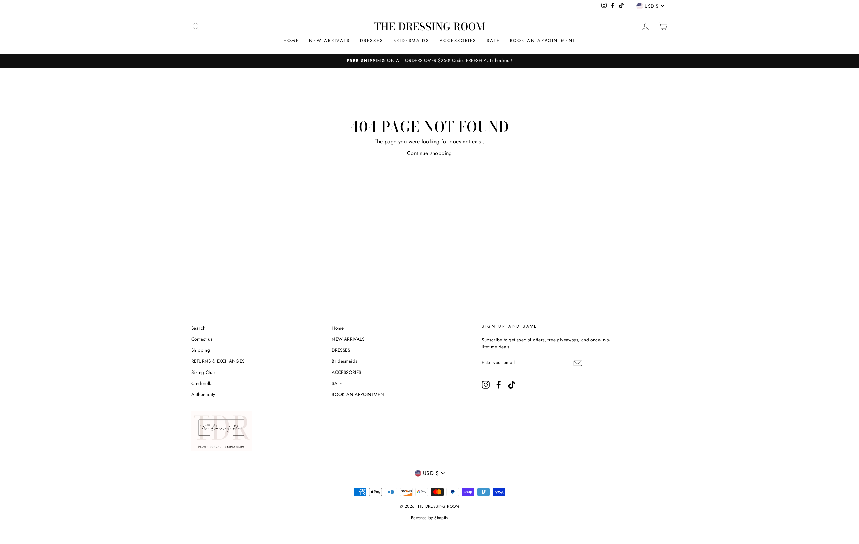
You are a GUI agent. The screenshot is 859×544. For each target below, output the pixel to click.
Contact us (201, 339)
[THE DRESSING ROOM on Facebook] (499, 385)
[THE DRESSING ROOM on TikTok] (512, 385)
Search (198, 328)
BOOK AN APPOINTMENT (543, 40)
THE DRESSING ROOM (429, 26)
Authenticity (203, 394)
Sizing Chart (204, 372)
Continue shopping (429, 153)
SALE (493, 40)
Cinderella (202, 383)
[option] (429, 60)
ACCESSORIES (458, 40)
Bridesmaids (411, 40)
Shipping (200, 350)
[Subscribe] (577, 363)
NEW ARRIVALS (329, 40)
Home (291, 40)
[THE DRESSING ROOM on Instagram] (486, 385)
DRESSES (371, 40)
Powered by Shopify (429, 518)
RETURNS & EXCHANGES (218, 361)
